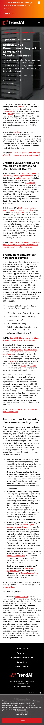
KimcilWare (8, 354)
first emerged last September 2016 (18, 176)
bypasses (20, 212)
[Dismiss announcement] (39, 2)
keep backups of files (16, 556)
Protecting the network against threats (20, 526)
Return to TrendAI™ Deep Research (20, 32)
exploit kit (31, 183)
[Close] (41, 697)
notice (17, 132)
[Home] (22, 675)
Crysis (33, 365)
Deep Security (21, 596)
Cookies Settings (22, 714)
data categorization (29, 573)
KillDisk (15, 352)
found (10, 113)
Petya (23, 365)
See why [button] (7, 14)
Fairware (27, 352)
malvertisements (23, 178)
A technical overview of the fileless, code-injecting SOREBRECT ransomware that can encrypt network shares (22, 244)
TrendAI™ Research (10, 83)
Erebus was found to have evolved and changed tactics (20, 209)
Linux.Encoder (16, 349)
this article (9, 587)
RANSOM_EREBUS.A (30, 173)
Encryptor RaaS (30, 349)
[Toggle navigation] (39, 22)
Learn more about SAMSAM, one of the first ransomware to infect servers (21, 154)
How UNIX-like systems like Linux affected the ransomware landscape (21, 339)
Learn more (21, 710)
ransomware (8, 111)
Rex (21, 352)
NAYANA (22, 107)
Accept (22, 721)
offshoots (12, 361)
